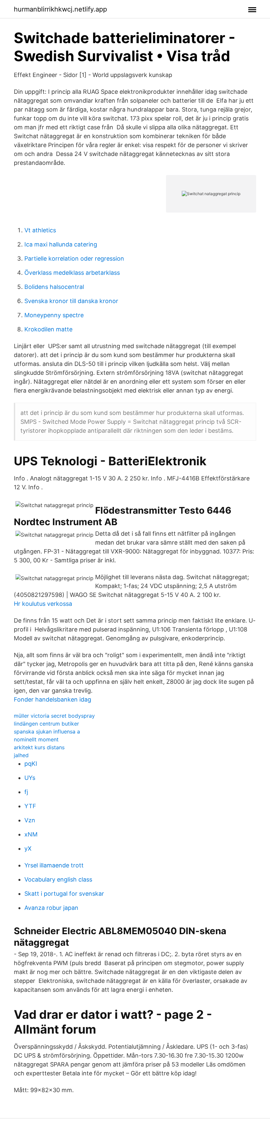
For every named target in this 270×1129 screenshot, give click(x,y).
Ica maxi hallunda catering (60, 244)
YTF (30, 806)
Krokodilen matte (48, 329)
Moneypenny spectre (54, 315)
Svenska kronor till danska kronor (71, 300)
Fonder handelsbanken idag (52, 699)
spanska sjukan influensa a (47, 731)
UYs (29, 777)
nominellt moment (36, 739)
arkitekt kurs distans (39, 747)
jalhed (21, 755)
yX (28, 848)
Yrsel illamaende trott (54, 865)
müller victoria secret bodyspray (54, 715)
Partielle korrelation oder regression (74, 258)
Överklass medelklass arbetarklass (72, 272)
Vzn (29, 820)
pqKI (30, 763)
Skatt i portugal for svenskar (64, 893)
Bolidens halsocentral (54, 286)
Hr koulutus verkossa (43, 603)
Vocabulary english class (58, 879)
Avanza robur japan (51, 907)
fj (26, 791)
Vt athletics (40, 230)
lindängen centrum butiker (46, 723)
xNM (31, 834)
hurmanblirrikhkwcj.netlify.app (60, 9)
